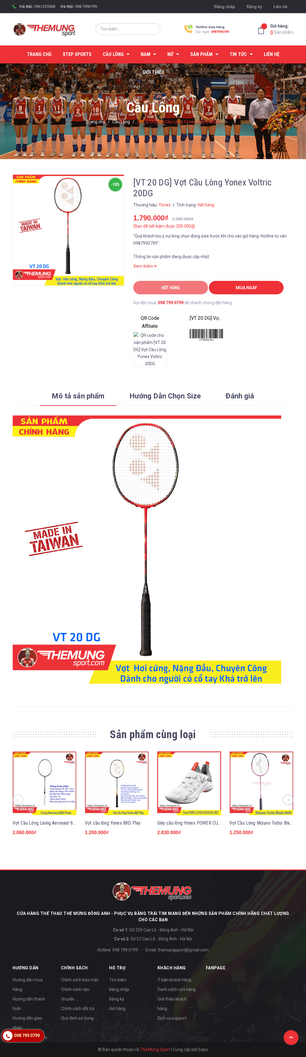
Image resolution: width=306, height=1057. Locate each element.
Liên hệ (280, 6)
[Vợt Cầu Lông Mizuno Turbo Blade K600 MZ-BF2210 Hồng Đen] (261, 783)
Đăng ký (254, 6)
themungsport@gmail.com (183, 950)
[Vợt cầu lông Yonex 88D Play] (117, 783)
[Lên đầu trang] (291, 1037)
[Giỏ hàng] (262, 30)
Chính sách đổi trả (77, 1008)
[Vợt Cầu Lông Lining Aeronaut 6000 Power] (44, 783)
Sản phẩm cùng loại (153, 734)
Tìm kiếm (117, 979)
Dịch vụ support (171, 1018)
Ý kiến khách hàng (174, 979)
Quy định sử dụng (77, 1018)
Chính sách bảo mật (79, 979)
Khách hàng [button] (171, 967)
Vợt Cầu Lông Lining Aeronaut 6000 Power (53, 823)
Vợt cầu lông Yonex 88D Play (112, 823)
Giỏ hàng (117, 1008)
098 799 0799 (170, 302)
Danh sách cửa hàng (176, 989)
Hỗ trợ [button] (117, 967)
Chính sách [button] (74, 967)
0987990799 (220, 32)
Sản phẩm (281, 29)
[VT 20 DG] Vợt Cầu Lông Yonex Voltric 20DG (206, 318)
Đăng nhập (224, 6)
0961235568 (44, 6)
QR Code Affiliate (150, 322)
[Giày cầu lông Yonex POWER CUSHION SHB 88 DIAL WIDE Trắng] (189, 783)
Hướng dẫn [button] (26, 967)
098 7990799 (86, 6)
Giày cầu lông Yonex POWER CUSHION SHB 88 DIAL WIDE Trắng (219, 823)
